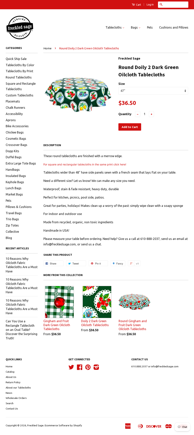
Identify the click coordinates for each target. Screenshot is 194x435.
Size (121, 83)
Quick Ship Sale (16, 58)
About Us (11, 376)
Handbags (13, 169)
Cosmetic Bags (16, 138)
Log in (150, 4)
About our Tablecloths (18, 387)
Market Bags (14, 194)
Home (47, 48)
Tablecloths (114, 27)
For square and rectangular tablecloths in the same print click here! (84, 164)
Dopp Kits (12, 151)
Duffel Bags (14, 157)
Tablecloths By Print (19, 71)
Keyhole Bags (15, 182)
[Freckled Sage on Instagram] (96, 368)
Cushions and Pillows (173, 27)
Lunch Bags (13, 188)
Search (9, 403)
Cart (138, 4)
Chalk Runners (15, 107)
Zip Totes (12, 225)
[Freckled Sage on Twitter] (71, 368)
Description (52, 145)
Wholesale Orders (16, 397)
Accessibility (14, 114)
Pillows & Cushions (19, 207)
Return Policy (13, 382)
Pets (150, 27)
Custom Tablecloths (19, 95)
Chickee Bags (15, 132)
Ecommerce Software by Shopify (63, 425)
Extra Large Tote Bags (21, 163)
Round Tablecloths (19, 77)
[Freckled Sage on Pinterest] (88, 368)
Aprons (11, 120)
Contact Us (12, 408)
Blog (9, 238)
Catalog (10, 371)
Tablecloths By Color (20, 65)
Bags (134, 27)
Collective (12, 231)
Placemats (13, 101)
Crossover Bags (16, 145)
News (9, 392)
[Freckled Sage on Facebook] (79, 368)
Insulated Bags (16, 176)
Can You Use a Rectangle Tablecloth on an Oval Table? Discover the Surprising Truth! (21, 329)
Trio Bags (12, 219)
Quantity (124, 114)
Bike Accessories (17, 126)
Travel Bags (14, 213)
